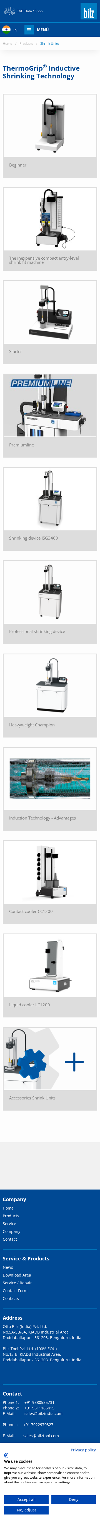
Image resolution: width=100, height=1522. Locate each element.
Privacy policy (83, 1450)
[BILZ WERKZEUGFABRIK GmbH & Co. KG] (89, 17)
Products (26, 43)
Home (7, 43)
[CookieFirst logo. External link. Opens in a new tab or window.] (6, 1455)
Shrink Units (49, 43)
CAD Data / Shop (29, 11)
